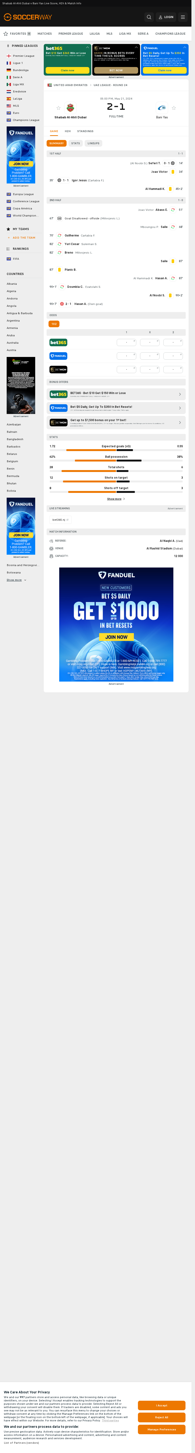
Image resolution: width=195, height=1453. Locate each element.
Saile (164, 227)
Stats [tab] (75, 143)
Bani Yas (162, 117)
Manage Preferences (161, 1429)
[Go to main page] (36, 17)
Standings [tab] (85, 131)
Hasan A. (161, 278)
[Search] (149, 17)
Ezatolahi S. (93, 287)
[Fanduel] (58, 356)
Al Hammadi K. (143, 278)
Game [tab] (54, 131)
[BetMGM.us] (58, 369)
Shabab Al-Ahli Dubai (70, 117)
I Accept (161, 1405)
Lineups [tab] (93, 143)
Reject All (161, 1417)
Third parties (110, 1420)
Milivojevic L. (110, 218)
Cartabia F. (96, 180)
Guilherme (72, 235)
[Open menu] (183, 17)
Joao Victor (146, 210)
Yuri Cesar (72, 244)
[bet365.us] (58, 342)
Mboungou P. (149, 227)
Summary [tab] (56, 143)
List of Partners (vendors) (21, 1442)
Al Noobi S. (138, 163)
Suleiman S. (89, 244)
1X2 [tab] (54, 324)
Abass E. (162, 210)
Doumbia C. (75, 287)
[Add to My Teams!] (58, 108)
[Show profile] (70, 108)
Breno (69, 253)
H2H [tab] (68, 131)
